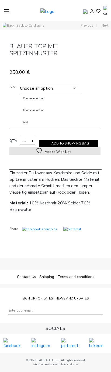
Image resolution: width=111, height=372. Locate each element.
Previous (87, 25)
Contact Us (26, 276)
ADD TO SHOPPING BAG (70, 143)
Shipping (46, 276)
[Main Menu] (7, 11)
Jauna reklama (69, 364)
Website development (46, 364)
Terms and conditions (75, 276)
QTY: (13, 141)
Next (105, 25)
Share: (14, 229)
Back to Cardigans (30, 25)
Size (13, 87)
